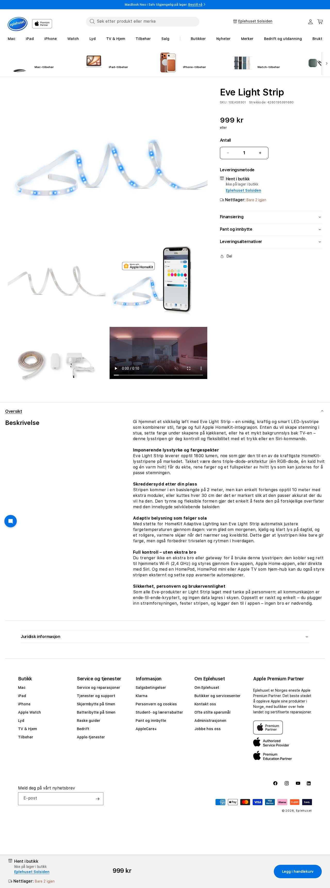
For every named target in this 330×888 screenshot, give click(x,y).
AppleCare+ (146, 729)
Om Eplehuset (206, 687)
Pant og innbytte (151, 721)
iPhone (24, 704)
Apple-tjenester (91, 737)
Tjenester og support (96, 696)
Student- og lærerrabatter (159, 712)
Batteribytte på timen (96, 712)
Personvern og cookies (156, 704)
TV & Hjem (27, 729)
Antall (225, 140)
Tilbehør (25, 737)
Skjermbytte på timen (96, 704)
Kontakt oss (205, 704)
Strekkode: (258, 102)
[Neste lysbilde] (325, 63)
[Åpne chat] (10, 521)
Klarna (141, 696)
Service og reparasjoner (98, 687)
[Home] (17, 24)
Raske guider (88, 721)
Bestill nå (195, 4)
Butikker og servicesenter (217, 696)
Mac (22, 687)
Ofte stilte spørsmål (212, 712)
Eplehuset (304, 810)
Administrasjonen (210, 721)
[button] (320, 21)
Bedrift (83, 729)
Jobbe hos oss (207, 729)
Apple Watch (29, 712)
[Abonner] (97, 798)
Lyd (21, 721)
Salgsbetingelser (151, 687)
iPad (22, 696)
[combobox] (142, 21)
